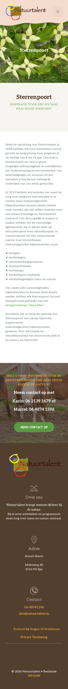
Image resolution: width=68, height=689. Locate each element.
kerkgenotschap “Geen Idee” (24, 305)
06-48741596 (34, 607)
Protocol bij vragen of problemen (37, 629)
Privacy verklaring (34, 637)
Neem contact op (34, 427)
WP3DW (34, 676)
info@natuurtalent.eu (34, 614)
